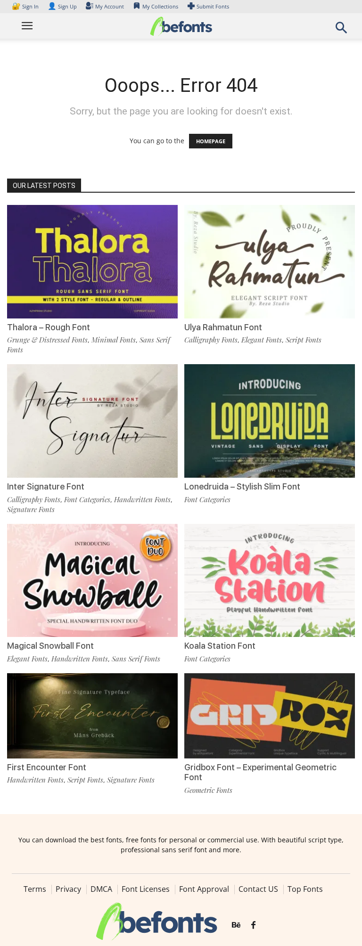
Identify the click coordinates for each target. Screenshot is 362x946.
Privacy (68, 889)
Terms (35, 889)
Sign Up (62, 6)
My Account (109, 6)
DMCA (101, 889)
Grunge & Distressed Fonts (47, 339)
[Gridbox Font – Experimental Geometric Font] (269, 714)
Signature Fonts (31, 509)
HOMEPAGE (210, 141)
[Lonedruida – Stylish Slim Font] (269, 420)
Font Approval (204, 889)
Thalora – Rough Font (48, 327)
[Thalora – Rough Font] (92, 260)
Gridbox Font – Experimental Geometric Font (260, 772)
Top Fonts (305, 889)
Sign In (26, 6)
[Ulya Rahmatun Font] (269, 260)
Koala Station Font (219, 646)
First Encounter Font (46, 767)
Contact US (258, 889)
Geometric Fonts (208, 790)
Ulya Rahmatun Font (223, 327)
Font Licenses (146, 889)
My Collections (160, 6)
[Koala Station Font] (269, 579)
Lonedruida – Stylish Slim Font (242, 486)
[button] (341, 30)
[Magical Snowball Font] (92, 579)
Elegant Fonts (261, 339)
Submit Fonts (213, 6)
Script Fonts (303, 339)
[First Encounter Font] (92, 714)
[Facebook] (253, 925)
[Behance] (236, 925)
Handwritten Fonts (142, 499)
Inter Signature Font (45, 486)
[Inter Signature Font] (92, 420)
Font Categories (87, 499)
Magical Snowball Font (50, 646)
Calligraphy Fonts (211, 339)
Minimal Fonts (113, 339)
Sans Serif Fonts (136, 658)
